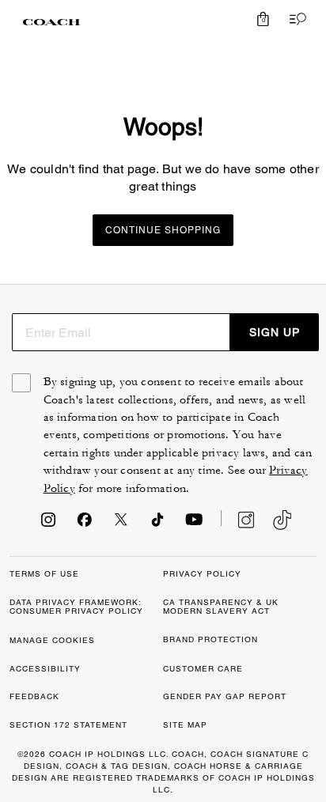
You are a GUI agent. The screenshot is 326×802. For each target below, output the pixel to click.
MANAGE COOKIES (52, 640)
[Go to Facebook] (84, 524)
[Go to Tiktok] (157, 524)
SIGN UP (274, 332)
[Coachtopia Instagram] (238, 519)
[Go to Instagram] (48, 524)
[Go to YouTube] (193, 524)
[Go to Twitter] (121, 524)
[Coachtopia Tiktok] (282, 520)
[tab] (51, 22)
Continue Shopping (163, 230)
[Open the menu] (294, 19)
